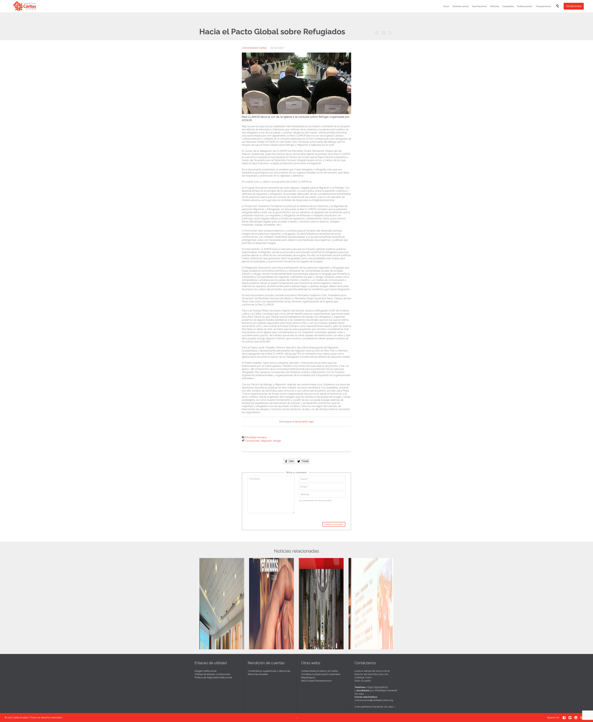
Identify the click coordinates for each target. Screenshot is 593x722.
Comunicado (252, 440)
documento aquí (304, 421)
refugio (277, 440)
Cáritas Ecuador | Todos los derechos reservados (37, 717)
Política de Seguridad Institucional (213, 677)
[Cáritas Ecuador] (24, 6)
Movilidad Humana (256, 437)
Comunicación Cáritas (254, 47)
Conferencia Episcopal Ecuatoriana (320, 674)
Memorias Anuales (258, 674)
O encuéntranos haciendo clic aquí (373, 706)
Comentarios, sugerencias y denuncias (269, 671)
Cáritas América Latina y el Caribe (319, 671)
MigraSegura (308, 677)
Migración (266, 440)
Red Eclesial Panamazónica (316, 680)
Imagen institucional (206, 671)
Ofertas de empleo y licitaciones (212, 674)
